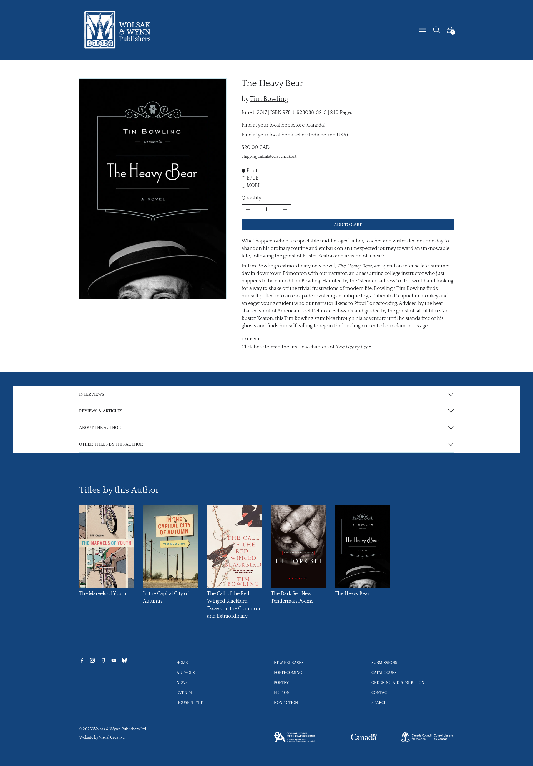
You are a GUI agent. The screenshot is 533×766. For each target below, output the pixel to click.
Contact (380, 692)
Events (184, 692)
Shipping (249, 157)
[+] (285, 209)
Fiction (282, 692)
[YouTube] (114, 660)
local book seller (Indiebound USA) (309, 135)
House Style (190, 702)
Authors (186, 672)
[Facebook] (82, 660)
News (182, 682)
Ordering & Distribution (397, 682)
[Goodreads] (103, 660)
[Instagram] (92, 660)
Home (182, 662)
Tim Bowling (269, 99)
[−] (248, 209)
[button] (436, 30)
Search (379, 702)
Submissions (384, 662)
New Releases (289, 662)
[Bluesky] (124, 660)
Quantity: (252, 198)
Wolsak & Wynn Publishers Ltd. (119, 729)
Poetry (281, 682)
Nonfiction (286, 702)
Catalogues (384, 672)
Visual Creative (112, 737)
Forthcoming (288, 672)
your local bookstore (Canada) (291, 125)
